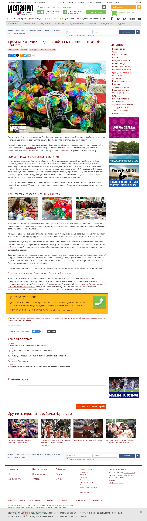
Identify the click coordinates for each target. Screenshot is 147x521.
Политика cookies (32, 505)
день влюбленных (80, 318)
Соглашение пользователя (16, 505)
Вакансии (99, 2)
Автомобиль (118, 78)
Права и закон (118, 49)
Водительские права (121, 81)
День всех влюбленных (20, 247)
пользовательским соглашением (85, 35)
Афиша (24, 19)
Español (138, 2)
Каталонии (31, 147)
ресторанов (55, 284)
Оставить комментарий (91, 406)
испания (19, 318)
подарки (57, 318)
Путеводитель (81, 500)
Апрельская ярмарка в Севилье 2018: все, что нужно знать (120, 441)
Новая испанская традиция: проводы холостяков (20, 441)
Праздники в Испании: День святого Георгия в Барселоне (40, 273)
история (64, 318)
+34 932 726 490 (129, 473)
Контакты (90, 2)
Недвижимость (68, 19)
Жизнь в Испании (120, 110)
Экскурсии (84, 19)
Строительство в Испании (124, 104)
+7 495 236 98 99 (17, 310)
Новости (12, 19)
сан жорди (31, 318)
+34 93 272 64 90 (74, 11)
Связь (114, 52)
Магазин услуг (99, 19)
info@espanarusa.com (61, 310)
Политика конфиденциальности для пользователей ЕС (57, 505)
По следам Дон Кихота (18, 361)
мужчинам (98, 185)
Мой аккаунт (84, 492)
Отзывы (83, 485)
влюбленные (26, 320)
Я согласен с (81, 35)
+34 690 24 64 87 (52, 11)
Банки (115, 57)
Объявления (52, 19)
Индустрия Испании (121, 60)
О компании (79, 2)
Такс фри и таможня (121, 107)
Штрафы (116, 96)
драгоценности (47, 169)
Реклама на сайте (112, 2)
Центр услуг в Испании (36, 2)
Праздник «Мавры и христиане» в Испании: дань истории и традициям (55, 442)
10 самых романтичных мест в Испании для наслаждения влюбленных (39, 366)
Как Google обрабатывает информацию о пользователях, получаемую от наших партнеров (37, 507)
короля (16, 171)
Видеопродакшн (67, 2)
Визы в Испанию (119, 54)
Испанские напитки (121, 66)
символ (46, 318)
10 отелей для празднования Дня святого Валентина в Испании (37, 356)
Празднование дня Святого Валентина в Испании (30, 350)
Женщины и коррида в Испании (87, 440)
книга (51, 318)
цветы (70, 318)
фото (25, 318)
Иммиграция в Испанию (88, 487)
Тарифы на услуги (86, 480)
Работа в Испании (120, 99)
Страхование (118, 93)
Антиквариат (118, 101)
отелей (45, 284)
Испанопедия (36, 19)
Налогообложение (120, 90)
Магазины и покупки (121, 69)
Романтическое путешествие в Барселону (27, 345)
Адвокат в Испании (121, 87)
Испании (58, 137)
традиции (63, 150)
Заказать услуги (127, 12)
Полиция (116, 84)
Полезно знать (119, 113)
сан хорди (91, 318)
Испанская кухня (119, 63)
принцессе (75, 177)
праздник (39, 318)
